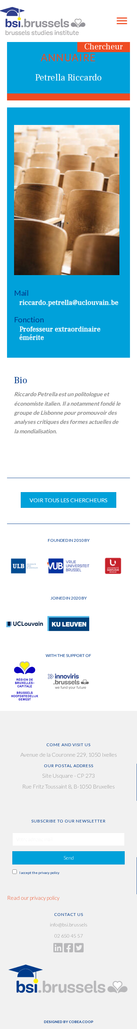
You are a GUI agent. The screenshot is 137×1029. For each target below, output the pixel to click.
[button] (68, 857)
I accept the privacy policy (39, 872)
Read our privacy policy (33, 898)
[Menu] (122, 21)
